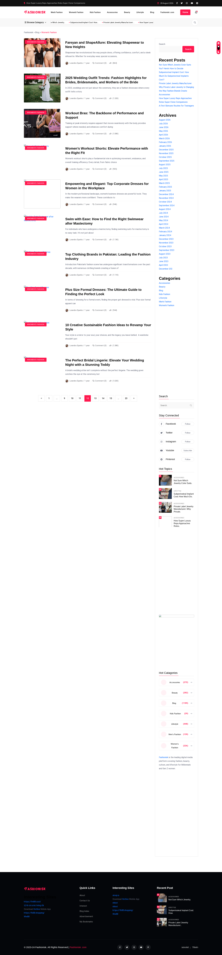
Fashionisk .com (167, 12)
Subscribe (187, 450)
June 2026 (163, 127)
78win (195, 947)
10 (72, 398)
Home (185, 12)
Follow (187, 424)
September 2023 (166, 250)
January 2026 (165, 146)
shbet (115, 903)
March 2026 (164, 138)
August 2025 (164, 164)
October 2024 (165, 202)
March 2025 (164, 183)
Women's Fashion (166, 305)
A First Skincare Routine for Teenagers (43, 3)
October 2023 (165, 246)
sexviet (185, 947)
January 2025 (165, 190)
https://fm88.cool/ (32, 901)
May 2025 (163, 175)
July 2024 (163, 213)
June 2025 (163, 172)
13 (95, 398)
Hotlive (36, 909)
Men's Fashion (165, 301)
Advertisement (86, 916)
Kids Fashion (95, 12)
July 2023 (163, 257)
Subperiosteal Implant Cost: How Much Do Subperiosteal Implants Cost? (174, 76)
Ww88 (27, 916)
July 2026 (163, 123)
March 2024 (164, 228)
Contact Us (85, 900)
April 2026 (163, 135)
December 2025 (166, 149)
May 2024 (163, 220)
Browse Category (35, 22)
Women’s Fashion (76, 12)
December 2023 (166, 239)
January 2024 (165, 235)
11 (80, 398)
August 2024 (164, 209)
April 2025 (163, 179)
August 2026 (164, 120)
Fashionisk (163, 757)
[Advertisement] (176, 350)
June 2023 (163, 261)
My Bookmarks (86, 921)
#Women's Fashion (35, 42)
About (82, 895)
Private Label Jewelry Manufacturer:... (106, 22)
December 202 (165, 269)
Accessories (112, 12)
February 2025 (165, 187)
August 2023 (164, 254)
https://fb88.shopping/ (34, 913)
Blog (152, 12)
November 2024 (166, 198)
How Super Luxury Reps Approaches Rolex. (182, 523)
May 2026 (163, 131)
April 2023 (163, 265)
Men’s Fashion (57, 12)
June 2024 (163, 216)
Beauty (127, 12)
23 (126, 398)
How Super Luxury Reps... (137, 22)
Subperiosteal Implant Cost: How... (71, 22)
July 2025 (163, 168)
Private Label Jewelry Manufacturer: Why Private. (183, 509)
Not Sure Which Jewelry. (179, 900)
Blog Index (84, 911)
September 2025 (166, 161)
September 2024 (166, 205)
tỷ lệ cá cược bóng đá (34, 905)
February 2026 (165, 142)
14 (103, 398)
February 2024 (165, 231)
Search (162, 44)
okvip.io (116, 895)
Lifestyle (140, 12)
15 (111, 398)
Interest (83, 906)
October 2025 (165, 157)
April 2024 (163, 224)
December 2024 (166, 194)
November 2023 (166, 243)
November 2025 (166, 153)
